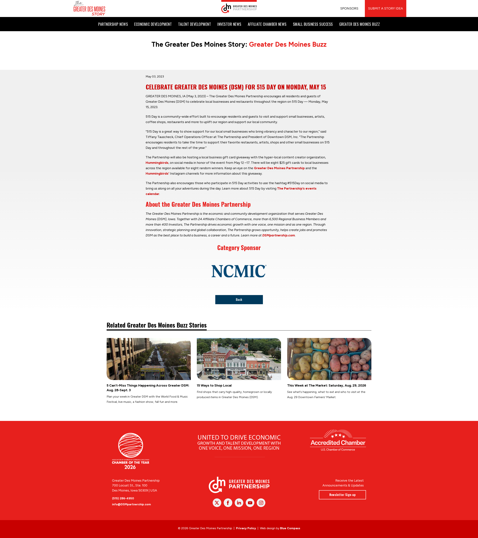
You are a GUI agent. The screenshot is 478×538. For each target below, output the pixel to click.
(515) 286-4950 (123, 498)
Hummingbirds (157, 163)
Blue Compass (290, 528)
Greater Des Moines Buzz (288, 44)
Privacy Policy (246, 528)
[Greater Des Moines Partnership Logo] (239, 6)
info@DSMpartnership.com (131, 504)
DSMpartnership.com (278, 235)
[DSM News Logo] (89, 8)
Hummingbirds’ (157, 173)
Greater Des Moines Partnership (279, 168)
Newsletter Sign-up (342, 494)
